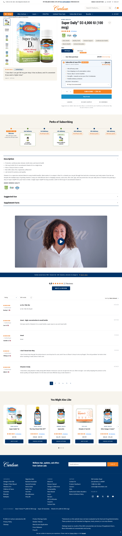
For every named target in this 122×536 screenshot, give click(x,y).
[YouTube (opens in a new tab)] (113, 496)
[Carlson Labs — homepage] (10, 464)
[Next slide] (118, 426)
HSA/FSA (46, 14)
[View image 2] (6, 30)
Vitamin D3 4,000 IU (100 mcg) (60, 509)
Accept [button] (84, 533)
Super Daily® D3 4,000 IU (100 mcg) (18, 17)
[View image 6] (6, 62)
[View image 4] (6, 46)
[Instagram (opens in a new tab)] (92, 496)
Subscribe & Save (76, 14)
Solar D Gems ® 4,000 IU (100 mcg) (25, 509)
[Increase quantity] (70, 92)
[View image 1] (6, 22)
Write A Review (61, 288)
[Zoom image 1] (35, 42)
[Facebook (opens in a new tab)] (97, 496)
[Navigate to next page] (70, 383)
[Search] (110, 8)
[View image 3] (6, 38)
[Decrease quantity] (63, 92)
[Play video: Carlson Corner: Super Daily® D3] (61, 242)
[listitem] (63, 35)
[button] (120, 532)
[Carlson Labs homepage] (61, 7)
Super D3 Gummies (43, 509)
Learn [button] (34, 14)
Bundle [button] (88, 14)
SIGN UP (112, 464)
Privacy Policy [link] (73, 533)
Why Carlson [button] (22, 14)
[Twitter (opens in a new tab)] (102, 496)
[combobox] (98, 8)
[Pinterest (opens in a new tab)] (108, 496)
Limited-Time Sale (59, 14)
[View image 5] (6, 54)
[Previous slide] (3, 426)
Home (5, 17)
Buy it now (86, 96)
